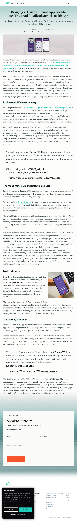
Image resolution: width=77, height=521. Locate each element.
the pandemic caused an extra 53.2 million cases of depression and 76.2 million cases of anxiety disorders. (37, 65)
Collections (49, 502)
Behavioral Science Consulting (54, 493)
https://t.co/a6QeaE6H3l (20, 365)
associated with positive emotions (21, 307)
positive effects (19, 282)
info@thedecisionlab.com (14, 429)
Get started (60, 3)
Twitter (68, 495)
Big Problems (49, 504)
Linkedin (68, 498)
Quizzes (48, 509)
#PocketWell (35, 152)
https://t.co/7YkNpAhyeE (30, 169)
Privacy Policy (67, 518)
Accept (25, 509)
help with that (24, 202)
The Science (49, 507)
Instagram (68, 500)
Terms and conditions (55, 518)
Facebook (68, 493)
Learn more (7, 505)
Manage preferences (18, 514)
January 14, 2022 (52, 178)
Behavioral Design (51, 495)
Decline (11, 509)
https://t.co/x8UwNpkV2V (32, 172)
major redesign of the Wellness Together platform (49, 107)
